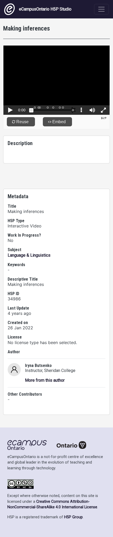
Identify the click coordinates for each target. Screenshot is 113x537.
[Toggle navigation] (101, 9)
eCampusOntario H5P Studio (45, 9)
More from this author (45, 380)
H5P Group (73, 517)
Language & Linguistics (29, 255)
